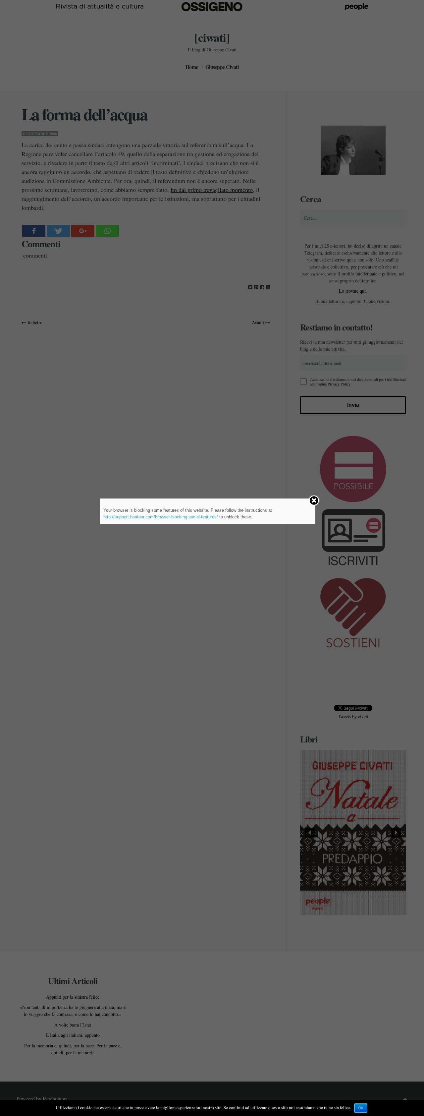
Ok (360, 1108)
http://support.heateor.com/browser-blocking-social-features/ (160, 516)
